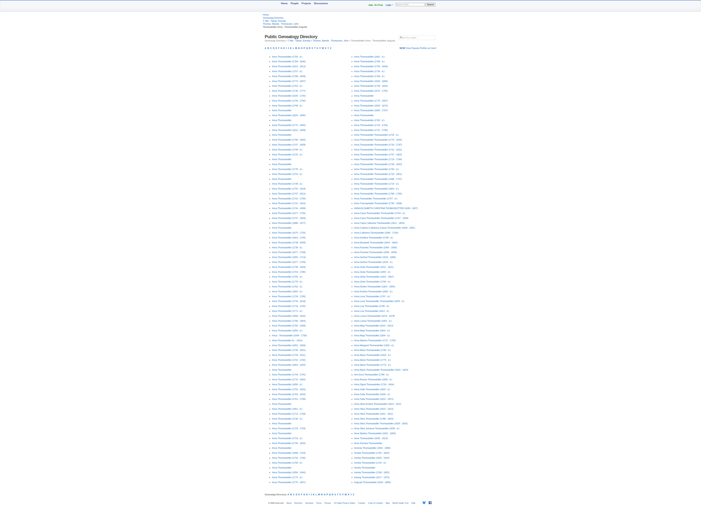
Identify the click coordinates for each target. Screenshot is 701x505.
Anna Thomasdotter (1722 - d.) (287, 438)
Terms (319, 503)
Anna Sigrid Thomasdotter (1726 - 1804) (374, 384)
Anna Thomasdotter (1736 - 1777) (289, 91)
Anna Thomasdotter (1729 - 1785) (289, 296)
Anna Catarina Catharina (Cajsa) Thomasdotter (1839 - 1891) (384, 228)
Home (284, 3)
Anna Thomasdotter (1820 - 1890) (289, 115)
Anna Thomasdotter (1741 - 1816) (289, 203)
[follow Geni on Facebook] (429, 503)
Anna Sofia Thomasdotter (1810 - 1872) (373, 399)
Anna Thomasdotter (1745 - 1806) (371, 66)
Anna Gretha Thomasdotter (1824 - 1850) (374, 286)
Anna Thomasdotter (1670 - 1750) (371, 91)
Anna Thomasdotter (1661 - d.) (369, 57)
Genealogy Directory (273, 18)
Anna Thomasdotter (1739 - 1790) (289, 101)
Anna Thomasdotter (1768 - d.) (287, 463)
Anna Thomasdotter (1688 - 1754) (289, 453)
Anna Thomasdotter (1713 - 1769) (289, 414)
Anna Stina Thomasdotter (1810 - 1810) (373, 409)
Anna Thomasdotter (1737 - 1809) (289, 218)
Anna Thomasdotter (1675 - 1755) (289, 233)
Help (413, 503)
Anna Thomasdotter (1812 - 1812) (289, 66)
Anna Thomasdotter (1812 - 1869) (289, 130)
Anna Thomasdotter (282, 110)
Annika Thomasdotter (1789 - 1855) (371, 472)
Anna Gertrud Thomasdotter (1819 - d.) (373, 262)
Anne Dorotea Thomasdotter (368, 443)
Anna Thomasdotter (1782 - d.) (369, 120)
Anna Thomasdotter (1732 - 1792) (289, 458)
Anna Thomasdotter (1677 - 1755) (289, 213)
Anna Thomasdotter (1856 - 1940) (289, 472)
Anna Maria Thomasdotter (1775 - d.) (372, 360)
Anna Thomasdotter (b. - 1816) (287, 340)
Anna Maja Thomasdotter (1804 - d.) (372, 330)
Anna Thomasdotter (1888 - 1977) (289, 223)
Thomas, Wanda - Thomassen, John (281, 24)
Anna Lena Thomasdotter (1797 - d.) (372, 296)
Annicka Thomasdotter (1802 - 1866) (372, 448)
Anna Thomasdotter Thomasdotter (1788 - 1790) (378, 193)
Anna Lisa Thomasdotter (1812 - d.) (371, 311)
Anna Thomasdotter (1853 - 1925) (289, 365)
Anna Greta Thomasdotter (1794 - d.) (372, 281)
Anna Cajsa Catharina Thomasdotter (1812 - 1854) (379, 223)
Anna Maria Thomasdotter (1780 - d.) (372, 350)
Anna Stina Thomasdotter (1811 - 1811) (373, 414)
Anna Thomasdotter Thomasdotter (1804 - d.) (376, 189)
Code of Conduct (375, 503)
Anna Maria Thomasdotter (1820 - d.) (372, 355)
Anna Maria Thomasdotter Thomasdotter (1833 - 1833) (381, 370)
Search (430, 4)
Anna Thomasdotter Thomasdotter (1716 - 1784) (378, 159)
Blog (388, 503)
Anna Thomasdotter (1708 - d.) (287, 149)
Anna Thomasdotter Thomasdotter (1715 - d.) (376, 184)
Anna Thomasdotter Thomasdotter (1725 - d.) (376, 135)
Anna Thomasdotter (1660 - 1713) (289, 257)
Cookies (361, 503)
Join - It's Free (375, 5)
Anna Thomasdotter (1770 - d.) (287, 477)
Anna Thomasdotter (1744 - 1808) (289, 208)
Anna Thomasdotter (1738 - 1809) (289, 242)
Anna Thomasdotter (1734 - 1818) (289, 301)
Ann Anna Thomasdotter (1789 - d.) (371, 374)
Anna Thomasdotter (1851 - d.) (287, 409)
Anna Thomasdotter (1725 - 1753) (289, 428)
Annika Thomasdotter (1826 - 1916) (371, 458)
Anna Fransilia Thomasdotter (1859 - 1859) (375, 252)
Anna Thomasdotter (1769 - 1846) (289, 61)
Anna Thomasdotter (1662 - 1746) (289, 237)
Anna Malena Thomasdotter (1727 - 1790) (375, 340)
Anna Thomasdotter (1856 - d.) (287, 330)
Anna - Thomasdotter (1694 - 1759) (289, 335)
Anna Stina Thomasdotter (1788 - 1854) (373, 419)
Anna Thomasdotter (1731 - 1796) (371, 130)
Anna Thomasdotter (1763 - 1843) (289, 394)
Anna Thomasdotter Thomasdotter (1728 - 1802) (378, 164)
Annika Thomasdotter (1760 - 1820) (371, 453)
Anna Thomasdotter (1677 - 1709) (289, 262)
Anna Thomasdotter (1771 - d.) (287, 311)
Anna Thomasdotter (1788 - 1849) (289, 76)
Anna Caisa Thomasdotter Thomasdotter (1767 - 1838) (381, 218)
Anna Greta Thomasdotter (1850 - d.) (372, 272)
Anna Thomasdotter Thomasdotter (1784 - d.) (376, 169)
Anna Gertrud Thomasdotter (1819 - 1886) (375, 257)
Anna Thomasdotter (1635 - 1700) (289, 96)
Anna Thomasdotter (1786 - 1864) (289, 321)
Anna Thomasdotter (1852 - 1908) (289, 345)
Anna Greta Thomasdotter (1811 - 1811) (373, 267)
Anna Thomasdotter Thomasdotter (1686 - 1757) (378, 179)
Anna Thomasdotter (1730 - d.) (369, 71)
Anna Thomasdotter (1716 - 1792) (289, 306)
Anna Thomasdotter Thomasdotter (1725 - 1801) (378, 174)
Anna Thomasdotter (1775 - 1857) (289, 482)
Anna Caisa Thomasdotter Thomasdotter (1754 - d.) (379, 213)
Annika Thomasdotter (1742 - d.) (370, 463)
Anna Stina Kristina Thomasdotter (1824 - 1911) (377, 404)
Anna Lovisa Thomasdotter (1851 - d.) (373, 321)
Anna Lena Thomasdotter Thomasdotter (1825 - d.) (379, 301)
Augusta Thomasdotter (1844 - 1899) (372, 482)
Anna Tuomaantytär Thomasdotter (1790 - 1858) (378, 203)
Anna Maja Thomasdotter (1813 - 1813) (373, 325)
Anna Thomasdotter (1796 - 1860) (289, 140)
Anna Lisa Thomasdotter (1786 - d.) (371, 306)
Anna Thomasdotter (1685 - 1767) (371, 110)
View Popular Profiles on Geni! (418, 48)
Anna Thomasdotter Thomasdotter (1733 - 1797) (378, 145)
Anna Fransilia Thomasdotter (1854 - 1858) (375, 247)
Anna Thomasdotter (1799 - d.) (287, 105)
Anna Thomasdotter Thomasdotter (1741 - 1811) (378, 149)
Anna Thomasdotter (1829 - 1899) (371, 81)
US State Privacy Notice (344, 503)
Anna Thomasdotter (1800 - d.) (287, 291)
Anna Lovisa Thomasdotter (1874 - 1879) (374, 316)
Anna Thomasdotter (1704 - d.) (287, 174)
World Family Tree (400, 503)
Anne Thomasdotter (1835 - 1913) (371, 438)
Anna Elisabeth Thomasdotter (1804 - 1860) (376, 242)
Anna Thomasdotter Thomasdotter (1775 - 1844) (378, 140)
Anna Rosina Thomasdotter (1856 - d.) (373, 379)
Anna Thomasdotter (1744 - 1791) (289, 374)
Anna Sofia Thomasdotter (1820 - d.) (372, 389)
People (294, 3)
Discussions (321, 3)
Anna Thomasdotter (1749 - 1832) (371, 86)
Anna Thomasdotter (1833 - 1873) (371, 105)
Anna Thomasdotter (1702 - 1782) (289, 360)
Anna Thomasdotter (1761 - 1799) (289, 399)
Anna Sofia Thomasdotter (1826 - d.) (372, 394)
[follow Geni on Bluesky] (423, 503)
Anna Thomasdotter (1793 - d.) (287, 57)
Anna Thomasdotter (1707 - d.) (287, 71)
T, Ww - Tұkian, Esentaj (274, 21)
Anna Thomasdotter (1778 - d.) (287, 169)
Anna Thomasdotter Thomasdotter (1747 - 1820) (378, 154)
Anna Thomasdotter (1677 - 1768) (289, 252)
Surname (309, 503)
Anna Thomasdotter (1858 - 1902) (289, 316)
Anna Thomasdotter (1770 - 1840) (289, 125)
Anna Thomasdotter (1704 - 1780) (289, 272)
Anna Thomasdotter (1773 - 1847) (289, 81)
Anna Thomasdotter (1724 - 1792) (371, 125)
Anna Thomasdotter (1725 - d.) (287, 154)
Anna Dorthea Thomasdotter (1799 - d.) (373, 237)
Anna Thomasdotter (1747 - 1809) (289, 145)
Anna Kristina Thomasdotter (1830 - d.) (373, 291)
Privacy (327, 503)
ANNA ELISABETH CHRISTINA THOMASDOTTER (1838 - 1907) (386, 208)
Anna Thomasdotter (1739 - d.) (287, 247)
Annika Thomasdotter (364, 467)
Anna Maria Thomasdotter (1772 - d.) (372, 365)
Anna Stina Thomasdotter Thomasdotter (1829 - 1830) (381, 423)
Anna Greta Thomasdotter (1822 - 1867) (374, 277)
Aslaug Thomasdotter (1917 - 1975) (371, 477)
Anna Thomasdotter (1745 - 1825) (289, 443)
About (289, 503)
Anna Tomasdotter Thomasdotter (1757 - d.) (375, 198)
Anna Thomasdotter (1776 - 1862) (289, 379)
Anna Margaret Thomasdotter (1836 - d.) (374, 345)
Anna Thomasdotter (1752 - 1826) (289, 389)
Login (388, 5)
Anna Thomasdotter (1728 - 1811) (288, 355)
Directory (298, 503)
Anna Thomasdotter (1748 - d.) (287, 184)
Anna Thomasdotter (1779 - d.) (287, 281)
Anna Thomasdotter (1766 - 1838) (289, 325)
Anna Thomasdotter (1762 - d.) (287, 86)
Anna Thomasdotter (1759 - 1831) (289, 350)
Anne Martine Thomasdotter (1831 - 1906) (375, 433)
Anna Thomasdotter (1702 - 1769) (289, 198)
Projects (306, 3)
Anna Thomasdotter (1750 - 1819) (289, 189)
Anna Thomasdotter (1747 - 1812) (289, 193)
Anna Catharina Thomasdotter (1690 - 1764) (376, 233)
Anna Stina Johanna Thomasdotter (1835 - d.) (376, 428)
